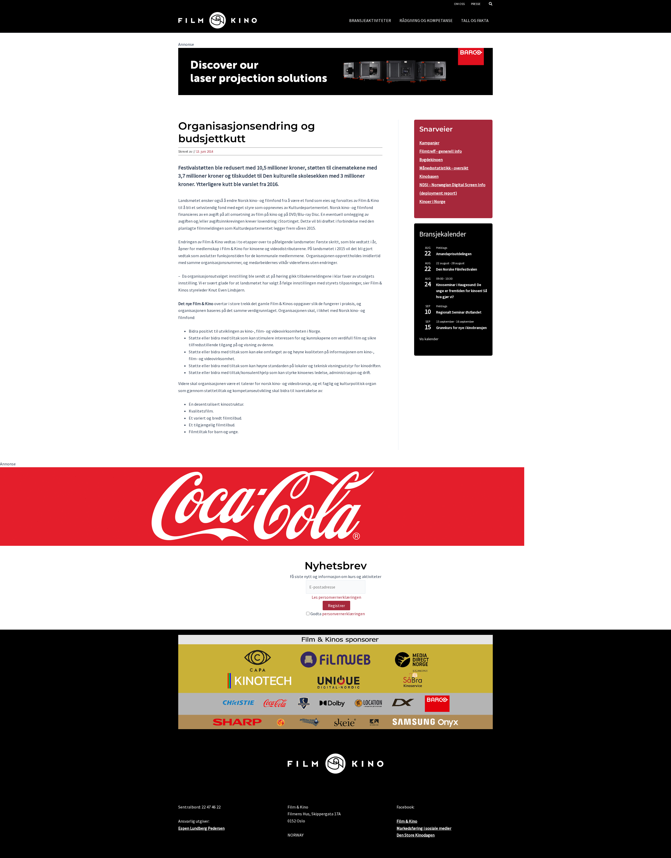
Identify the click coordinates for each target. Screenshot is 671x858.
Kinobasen (429, 176)
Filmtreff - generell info (440, 151)
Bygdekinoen (431, 159)
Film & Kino (407, 821)
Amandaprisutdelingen (454, 253)
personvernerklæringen (343, 613)
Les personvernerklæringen (336, 597)
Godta (337, 613)
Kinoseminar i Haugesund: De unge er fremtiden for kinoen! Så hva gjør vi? (461, 290)
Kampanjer (429, 142)
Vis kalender (429, 339)
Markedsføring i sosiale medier (424, 828)
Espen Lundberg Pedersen (201, 828)
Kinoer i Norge (432, 201)
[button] (491, 4)
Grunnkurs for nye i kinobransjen (461, 327)
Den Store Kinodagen (416, 835)
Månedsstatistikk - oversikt (443, 167)
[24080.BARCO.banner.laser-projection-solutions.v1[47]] (335, 71)
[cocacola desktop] (262, 506)
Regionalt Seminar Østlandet (458, 312)
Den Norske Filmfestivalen (456, 269)
